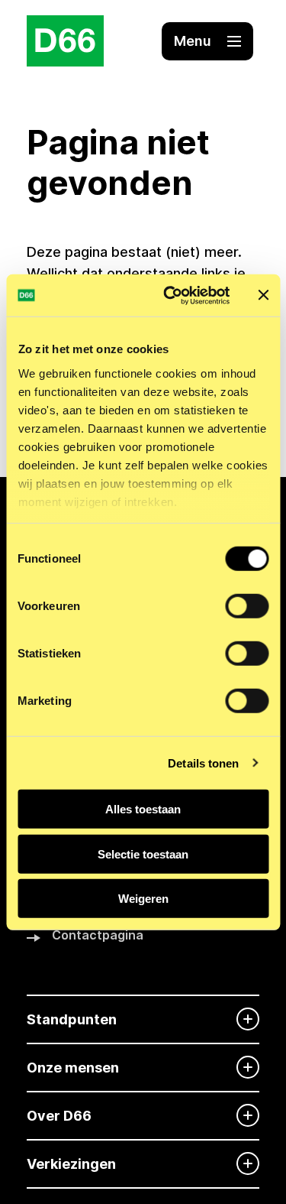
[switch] (246, 606)
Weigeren (143, 898)
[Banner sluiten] (263, 295)
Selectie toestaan (143, 853)
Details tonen (203, 762)
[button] (207, 41)
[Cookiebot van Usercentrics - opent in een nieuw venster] (170, 295)
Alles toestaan (143, 809)
